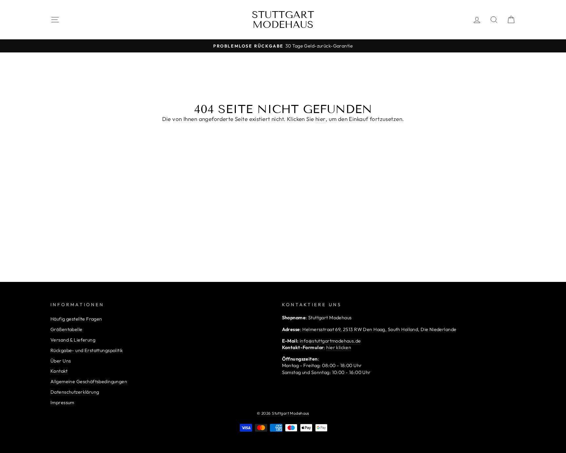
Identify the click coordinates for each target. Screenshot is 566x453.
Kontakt (58, 371)
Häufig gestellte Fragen (76, 319)
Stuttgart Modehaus (283, 19)
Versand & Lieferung (72, 340)
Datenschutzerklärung (74, 392)
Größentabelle (66, 329)
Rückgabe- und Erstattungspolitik (86, 350)
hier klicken (338, 347)
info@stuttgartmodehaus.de (330, 341)
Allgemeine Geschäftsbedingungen (88, 381)
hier (320, 118)
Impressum (62, 402)
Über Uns (60, 361)
